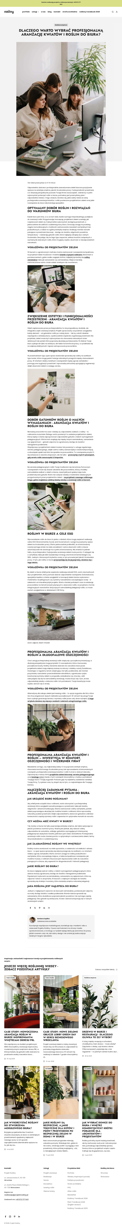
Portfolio (71, 1173)
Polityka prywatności (76, 1180)
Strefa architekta (74, 1184)
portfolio (26, 12)
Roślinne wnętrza (61, 25)
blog (50, 12)
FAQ (69, 1187)
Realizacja (47, 1176)
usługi (34, 12)
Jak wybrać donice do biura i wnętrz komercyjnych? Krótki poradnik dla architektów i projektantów (97, 1129)
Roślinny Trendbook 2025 (78, 1208)
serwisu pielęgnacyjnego (83, 774)
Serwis (46, 1180)
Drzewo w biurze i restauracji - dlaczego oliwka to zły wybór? (97, 1034)
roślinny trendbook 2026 (89, 12)
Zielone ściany (49, 1191)
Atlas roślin (72, 1191)
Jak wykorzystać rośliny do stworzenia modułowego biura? (21, 1125)
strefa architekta (70, 12)
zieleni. (38, 777)
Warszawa (105, 1176)
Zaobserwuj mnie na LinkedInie (46, 921)
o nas (43, 12)
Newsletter (72, 1195)
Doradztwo (47, 1184)
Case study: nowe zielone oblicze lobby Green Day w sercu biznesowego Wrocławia (60, 1036)
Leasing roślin (48, 1187)
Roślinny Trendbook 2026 (78, 1198)
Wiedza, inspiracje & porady (79, 1176)
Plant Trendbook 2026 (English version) (76, 1203)
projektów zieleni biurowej (61, 774)
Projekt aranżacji (50, 1173)
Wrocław (104, 1173)
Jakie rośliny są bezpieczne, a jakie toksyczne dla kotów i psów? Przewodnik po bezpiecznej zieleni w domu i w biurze (58, 1129)
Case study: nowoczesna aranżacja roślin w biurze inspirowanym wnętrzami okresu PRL (21, 1036)
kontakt (57, 12)
